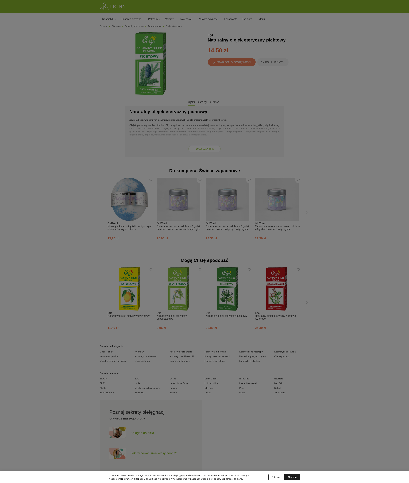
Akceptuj (292, 477)
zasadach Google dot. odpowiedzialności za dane (216, 478)
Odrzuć (276, 477)
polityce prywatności (171, 478)
